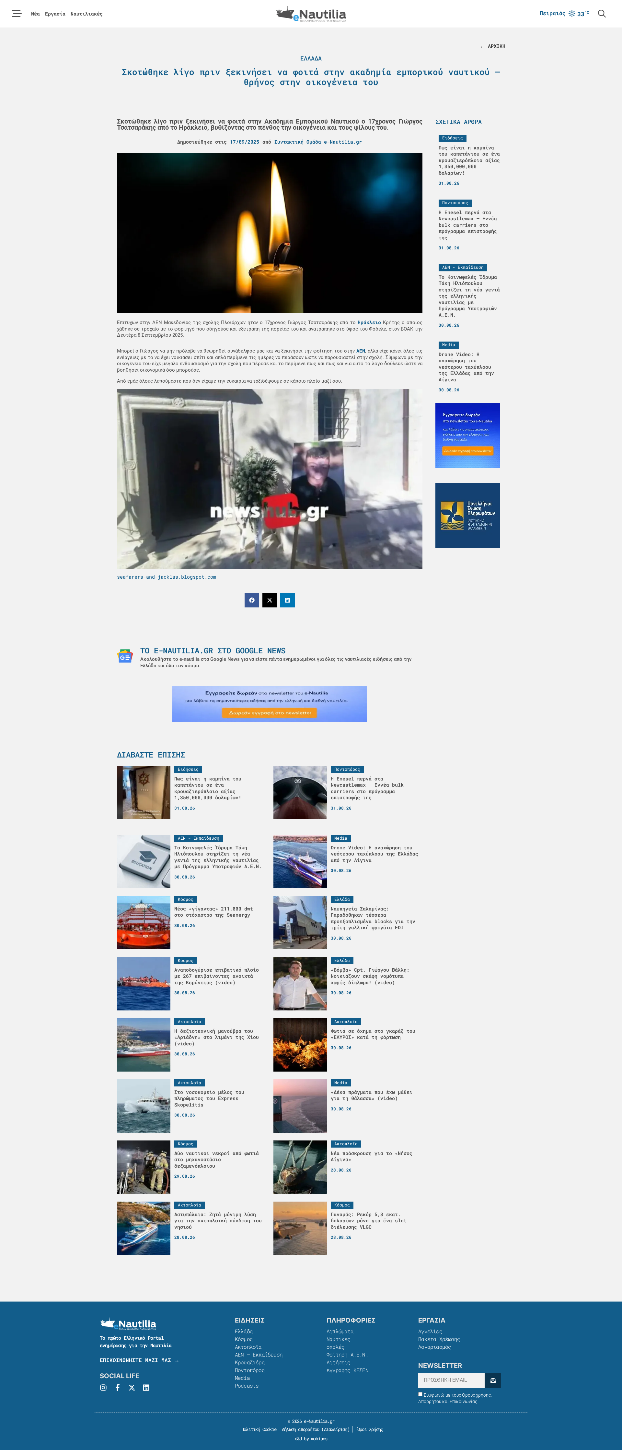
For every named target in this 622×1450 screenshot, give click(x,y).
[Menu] (17, 13)
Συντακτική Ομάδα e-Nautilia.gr (318, 141)
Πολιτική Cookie (257, 1429)
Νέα (35, 14)
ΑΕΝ (360, 350)
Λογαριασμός (434, 1346)
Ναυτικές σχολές (339, 1343)
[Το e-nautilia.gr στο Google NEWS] (125, 656)
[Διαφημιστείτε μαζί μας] (269, 704)
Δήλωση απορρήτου (300, 1429)
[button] (252, 600)
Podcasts (247, 1385)
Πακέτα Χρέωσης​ (439, 1339)
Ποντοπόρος (250, 1370)
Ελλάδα (311, 58)
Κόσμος (244, 1339)
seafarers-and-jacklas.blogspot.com (166, 576)
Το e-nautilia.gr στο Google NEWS (212, 650)
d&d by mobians (311, 1438)
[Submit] (493, 1380)
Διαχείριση (335, 1429)
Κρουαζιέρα (250, 1362)
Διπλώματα (340, 1331)
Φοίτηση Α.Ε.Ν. (347, 1354)
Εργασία (55, 14)
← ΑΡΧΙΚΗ (492, 46)
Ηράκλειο (369, 322)
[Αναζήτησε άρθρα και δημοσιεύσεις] (602, 13)
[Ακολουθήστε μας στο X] (131, 1387)
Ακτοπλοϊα (248, 1346)
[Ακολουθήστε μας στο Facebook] (117, 1387)
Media (242, 1377)
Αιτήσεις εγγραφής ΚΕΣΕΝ (347, 1366)
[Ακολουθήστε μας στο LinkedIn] (146, 1387)
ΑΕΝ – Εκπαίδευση (258, 1354)
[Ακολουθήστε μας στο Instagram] (103, 1387)
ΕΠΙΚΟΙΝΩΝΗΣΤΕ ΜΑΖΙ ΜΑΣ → (139, 1360)
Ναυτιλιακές (87, 14)
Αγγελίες (430, 1331)
